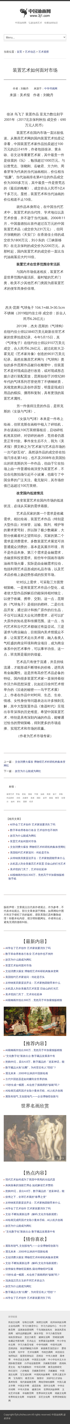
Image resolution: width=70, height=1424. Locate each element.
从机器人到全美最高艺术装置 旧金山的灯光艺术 (38, 863)
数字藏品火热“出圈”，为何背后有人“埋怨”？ (30, 1067)
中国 (36, 794)
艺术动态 (30, 51)
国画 (30, 794)
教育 (57, 797)
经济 (31, 801)
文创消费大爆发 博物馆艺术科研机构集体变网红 (38, 847)
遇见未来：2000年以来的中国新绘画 (26, 1073)
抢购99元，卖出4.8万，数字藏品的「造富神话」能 (34, 1061)
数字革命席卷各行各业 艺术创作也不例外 (34, 830)
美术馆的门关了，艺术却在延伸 (28, 869)
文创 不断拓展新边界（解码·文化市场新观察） (32, 1214)
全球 (45, 797)
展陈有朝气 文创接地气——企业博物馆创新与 (31, 1096)
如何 (13, 801)
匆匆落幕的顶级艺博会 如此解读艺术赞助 (29, 1185)
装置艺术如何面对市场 (23, 841)
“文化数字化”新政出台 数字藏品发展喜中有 (30, 1056)
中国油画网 (57, 1414)
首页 (19, 51)
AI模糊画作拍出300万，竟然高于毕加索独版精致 (33, 1000)
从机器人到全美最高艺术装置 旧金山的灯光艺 (31, 988)
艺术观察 (43, 51)
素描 (51, 797)
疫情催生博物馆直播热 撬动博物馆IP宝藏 (29, 1269)
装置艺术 (10, 794)
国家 (25, 801)
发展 (32, 797)
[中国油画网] (35, 13)
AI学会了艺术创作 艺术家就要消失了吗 (32, 824)
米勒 (61, 794)
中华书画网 (50, 88)
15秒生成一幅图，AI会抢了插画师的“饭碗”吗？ (32, 1085)
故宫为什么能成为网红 (28, 771)
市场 (18, 794)
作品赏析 (10, 797)
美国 (48, 794)
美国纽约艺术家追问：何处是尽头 (29, 852)
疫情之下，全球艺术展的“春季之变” (25, 1197)
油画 (42, 794)
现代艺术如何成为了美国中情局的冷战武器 (30, 1179)
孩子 (55, 794)
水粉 (18, 797)
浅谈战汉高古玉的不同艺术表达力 (25, 1280)
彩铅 (24, 794)
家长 (19, 801)
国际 (39, 797)
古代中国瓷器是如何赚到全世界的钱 (26, 1079)
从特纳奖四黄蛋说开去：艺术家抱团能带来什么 (37, 858)
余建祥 (25, 797)
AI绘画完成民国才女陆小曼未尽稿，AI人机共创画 (34, 1090)
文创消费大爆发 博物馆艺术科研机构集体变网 (31, 971)
